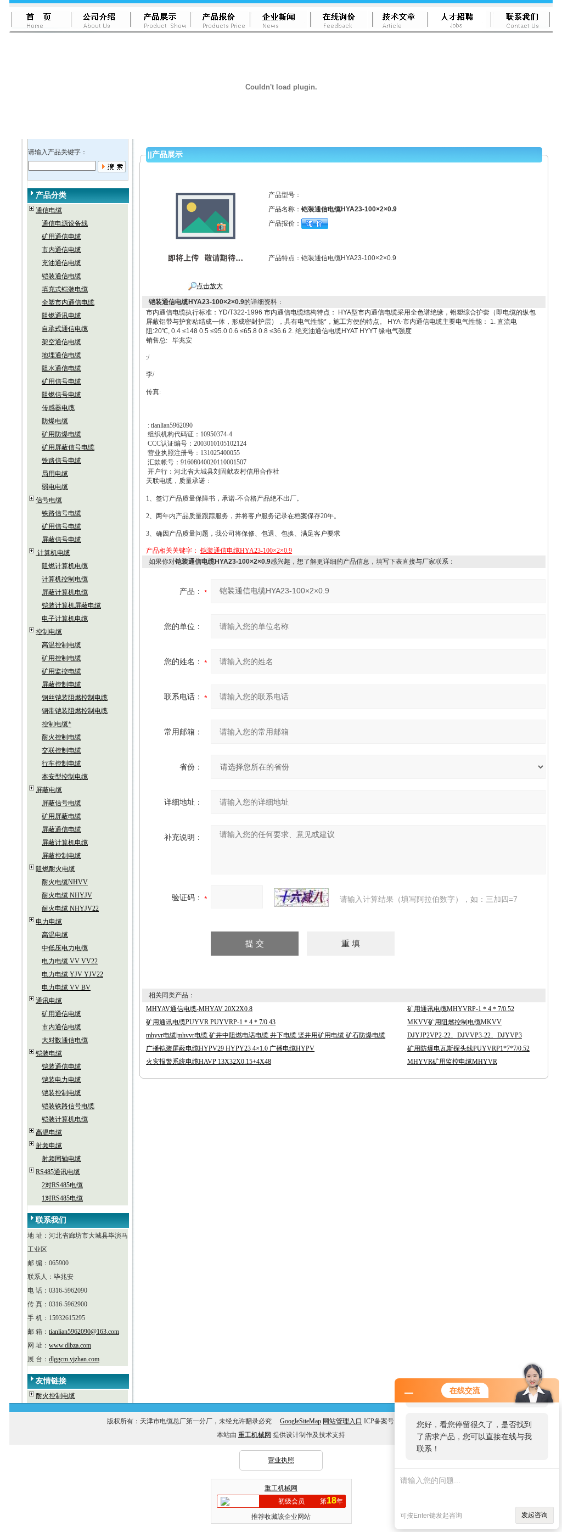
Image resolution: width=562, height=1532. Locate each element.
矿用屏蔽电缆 (61, 816)
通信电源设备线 (65, 223)
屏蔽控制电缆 (61, 684)
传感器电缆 (58, 408)
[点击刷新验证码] (301, 897)
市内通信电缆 (61, 250)
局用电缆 (55, 474)
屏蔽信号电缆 (61, 539)
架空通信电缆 (61, 342)
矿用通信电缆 (61, 236)
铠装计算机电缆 (65, 1119)
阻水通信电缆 (61, 368)
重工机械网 (254, 1435)
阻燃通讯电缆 (61, 315)
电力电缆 (49, 921)
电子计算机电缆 (65, 618)
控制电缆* (56, 724)
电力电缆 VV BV (66, 987)
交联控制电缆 (61, 750)
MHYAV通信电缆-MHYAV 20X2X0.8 (199, 1009)
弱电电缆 (55, 487)
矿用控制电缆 (61, 658)
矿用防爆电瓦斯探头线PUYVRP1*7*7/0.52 (468, 1048)
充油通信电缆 (61, 263)
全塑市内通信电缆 (68, 302)
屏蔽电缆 (49, 790)
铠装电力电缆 (61, 1080)
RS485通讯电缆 (58, 1172)
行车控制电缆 (61, 763)
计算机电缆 (53, 553)
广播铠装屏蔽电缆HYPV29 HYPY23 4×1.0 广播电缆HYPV (230, 1048)
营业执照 (281, 1460)
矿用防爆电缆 (61, 434)
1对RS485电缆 (62, 1198)
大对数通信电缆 (65, 1040)
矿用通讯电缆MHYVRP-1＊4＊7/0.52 (460, 1009)
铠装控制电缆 (61, 1093)
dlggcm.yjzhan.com (74, 1359)
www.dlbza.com (70, 1345)
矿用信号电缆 (61, 381)
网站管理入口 (342, 1421)
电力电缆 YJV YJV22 (72, 974)
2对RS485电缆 (62, 1185)
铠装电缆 (49, 1053)
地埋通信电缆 (61, 355)
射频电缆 (49, 1145)
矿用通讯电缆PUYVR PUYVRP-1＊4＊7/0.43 (211, 1022)
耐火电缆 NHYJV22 (70, 908)
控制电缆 (49, 632)
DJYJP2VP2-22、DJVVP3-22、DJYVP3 (464, 1035)
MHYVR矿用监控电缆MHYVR (452, 1061)
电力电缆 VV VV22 (70, 961)
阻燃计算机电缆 (65, 566)
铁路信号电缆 (61, 460)
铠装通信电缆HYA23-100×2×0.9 (246, 550)
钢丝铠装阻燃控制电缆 (75, 698)
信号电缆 (49, 500)
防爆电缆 (55, 421)
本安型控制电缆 (65, 777)
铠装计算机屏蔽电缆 (71, 605)
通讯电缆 (49, 1001)
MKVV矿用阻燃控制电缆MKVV (454, 1022)
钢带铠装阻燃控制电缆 (75, 711)
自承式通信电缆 (65, 329)
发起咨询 (534, 1515)
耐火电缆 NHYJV (67, 895)
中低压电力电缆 (65, 948)
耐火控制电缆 (61, 737)
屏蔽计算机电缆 (65, 592)
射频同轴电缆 (61, 1159)
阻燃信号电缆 (61, 395)
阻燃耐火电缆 (55, 869)
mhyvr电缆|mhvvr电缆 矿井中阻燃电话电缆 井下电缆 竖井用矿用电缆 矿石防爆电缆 (265, 1035)
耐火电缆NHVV (65, 882)
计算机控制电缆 (65, 579)
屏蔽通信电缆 (61, 829)
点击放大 (209, 286)
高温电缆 (55, 935)
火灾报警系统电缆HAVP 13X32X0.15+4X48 (208, 1061)
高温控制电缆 (61, 645)
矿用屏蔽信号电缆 (68, 447)
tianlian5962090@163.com (84, 1331)
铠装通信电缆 (61, 276)
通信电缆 (49, 210)
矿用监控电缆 (61, 671)
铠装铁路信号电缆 (68, 1106)
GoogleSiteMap (300, 1421)
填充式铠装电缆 (65, 289)
